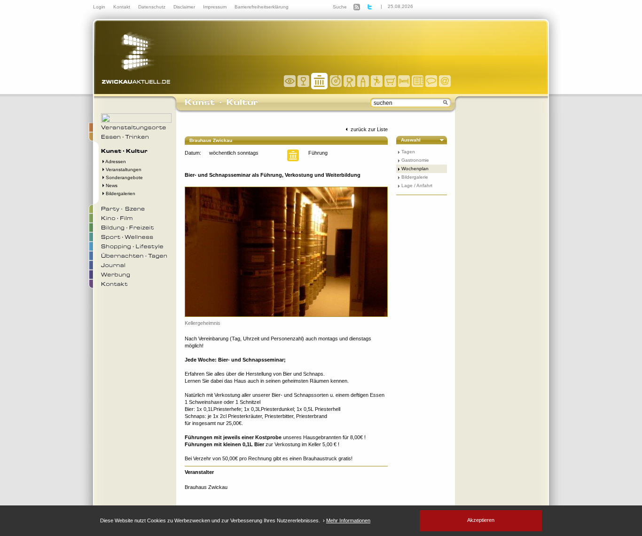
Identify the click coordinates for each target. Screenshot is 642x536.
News (110, 185)
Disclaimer (184, 6)
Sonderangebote (123, 177)
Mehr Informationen (348, 520)
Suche (340, 6)
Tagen (408, 151)
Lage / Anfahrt (416, 185)
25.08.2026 (400, 6)
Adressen (115, 161)
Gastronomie (415, 160)
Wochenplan (415, 168)
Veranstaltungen (122, 169)
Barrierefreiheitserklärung (262, 6)
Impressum (215, 6)
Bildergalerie (414, 177)
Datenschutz (152, 6)
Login (100, 6)
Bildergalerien (119, 193)
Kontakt (122, 6)
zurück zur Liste (368, 129)
